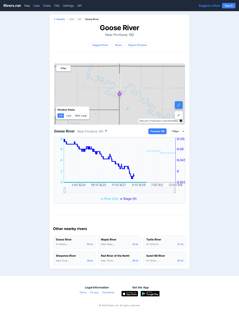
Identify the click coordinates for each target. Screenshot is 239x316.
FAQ (56, 5)
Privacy (94, 292)
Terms (83, 292)
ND (79, 19)
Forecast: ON (157, 131)
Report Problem (137, 45)
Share (118, 45)
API (79, 5)
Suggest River (100, 45)
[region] (119, 94)
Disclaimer (108, 292)
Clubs (47, 5)
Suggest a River (209, 5)
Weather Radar (66, 109)
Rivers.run (12, 5)
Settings (68, 5)
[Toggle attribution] (181, 121)
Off (60, 115)
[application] (119, 170)
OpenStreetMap (170, 120)
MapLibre (144, 120)
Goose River (80, 131)
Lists (37, 5)
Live (68, 115)
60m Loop (81, 115)
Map (27, 5)
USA (71, 19)
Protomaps (155, 120)
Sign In (229, 5)
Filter (63, 68)
